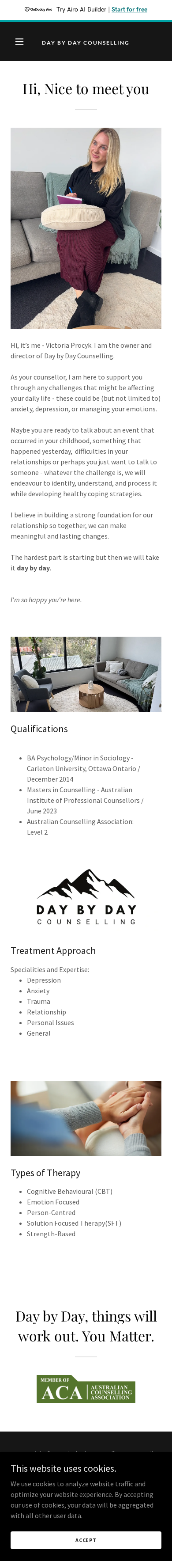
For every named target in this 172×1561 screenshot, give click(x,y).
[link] (86, 42)
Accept (86, 1540)
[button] (22, 41)
